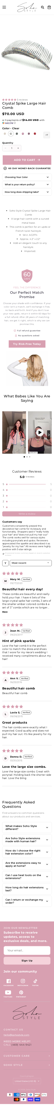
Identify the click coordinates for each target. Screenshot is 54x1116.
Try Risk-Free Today (27, 344)
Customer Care (17, 1055)
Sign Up (27, 960)
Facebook (9, 985)
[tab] (24, 456)
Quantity (7, 142)
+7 (46, 135)
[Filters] (5, 563)
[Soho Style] (27, 1012)
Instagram (22, 985)
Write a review (27, 513)
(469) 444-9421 (21, 1044)
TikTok (35, 985)
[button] (3, 7)
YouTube (8, 997)
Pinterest (21, 997)
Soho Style (13, 1065)
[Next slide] (48, 434)
